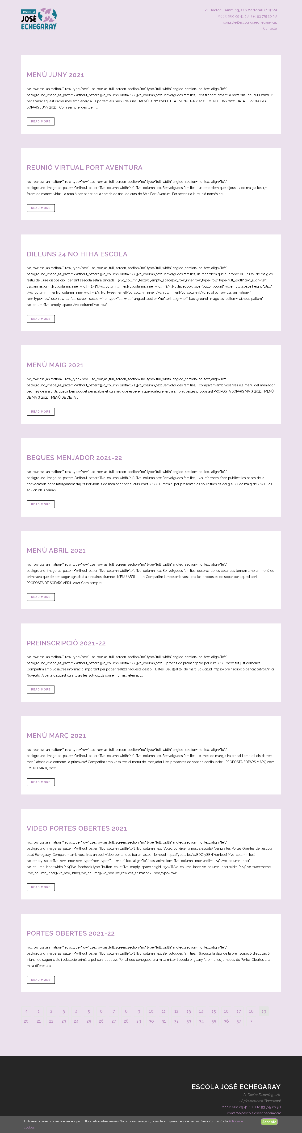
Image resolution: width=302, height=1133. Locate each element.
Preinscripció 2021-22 (66, 643)
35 (213, 1021)
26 (101, 1021)
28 (126, 1021)
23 (64, 1021)
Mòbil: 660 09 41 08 (233, 16)
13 (189, 1011)
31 (164, 1021)
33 (188, 1021)
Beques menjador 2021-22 (74, 458)
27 (114, 1021)
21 (39, 1021)
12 (176, 1011)
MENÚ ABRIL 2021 (56, 550)
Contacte (270, 28)
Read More (40, 121)
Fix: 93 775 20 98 (264, 16)
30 (151, 1021)
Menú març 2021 (56, 736)
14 (201, 1011)
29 (138, 1021)
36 (226, 1021)
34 (201, 1021)
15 (214, 1011)
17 (239, 1011)
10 (151, 1011)
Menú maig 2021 (55, 365)
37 (238, 1021)
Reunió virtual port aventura (85, 167)
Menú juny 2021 (55, 75)
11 (164, 1011)
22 (51, 1021)
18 (251, 1011)
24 (76, 1021)
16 (226, 1011)
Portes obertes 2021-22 (71, 933)
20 (26, 1021)
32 (176, 1021)
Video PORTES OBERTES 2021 (77, 828)
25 (89, 1021)
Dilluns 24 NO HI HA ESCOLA (77, 254)
